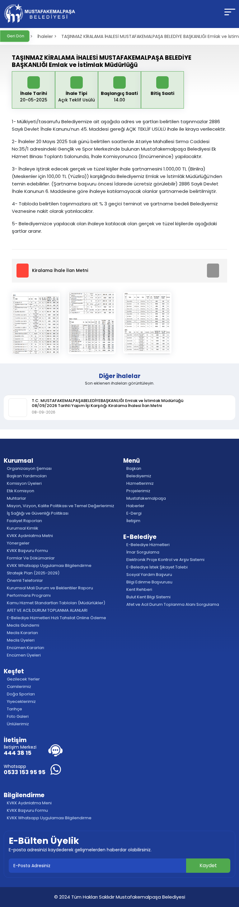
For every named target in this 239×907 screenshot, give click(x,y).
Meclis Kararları (22, 633)
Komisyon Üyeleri (24, 483)
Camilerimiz (18, 687)
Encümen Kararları (25, 648)
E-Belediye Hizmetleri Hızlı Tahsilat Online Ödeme (56, 618)
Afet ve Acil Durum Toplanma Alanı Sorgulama (172, 604)
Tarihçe (14, 709)
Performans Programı (28, 595)
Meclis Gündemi (22, 625)
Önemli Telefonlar (24, 580)
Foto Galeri (17, 716)
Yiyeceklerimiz (21, 701)
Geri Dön (15, 36)
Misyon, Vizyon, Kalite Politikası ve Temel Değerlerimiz (60, 506)
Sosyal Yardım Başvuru (148, 574)
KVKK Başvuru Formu (27, 551)
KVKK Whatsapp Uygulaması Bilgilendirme (48, 565)
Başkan (133, 468)
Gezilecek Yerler (23, 679)
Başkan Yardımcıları (26, 476)
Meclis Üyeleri (20, 640)
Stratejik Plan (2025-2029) (32, 573)
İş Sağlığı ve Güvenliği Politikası (37, 513)
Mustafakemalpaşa (145, 498)
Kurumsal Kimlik (22, 528)
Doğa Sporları (20, 694)
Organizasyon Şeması (29, 468)
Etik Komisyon (20, 491)
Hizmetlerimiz (139, 483)
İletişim (132, 521)
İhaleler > (47, 36)
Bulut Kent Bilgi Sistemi (148, 597)
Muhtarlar (16, 498)
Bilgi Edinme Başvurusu (148, 582)
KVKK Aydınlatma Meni (29, 803)
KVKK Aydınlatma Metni (29, 536)
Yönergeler (18, 543)
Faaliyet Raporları (24, 521)
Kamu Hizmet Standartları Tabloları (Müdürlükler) (55, 603)
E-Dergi (133, 513)
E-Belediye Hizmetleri (147, 545)
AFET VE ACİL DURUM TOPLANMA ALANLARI (46, 610)
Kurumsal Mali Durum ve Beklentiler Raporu (49, 588)
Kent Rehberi (138, 589)
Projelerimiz (137, 491)
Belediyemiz (138, 476)
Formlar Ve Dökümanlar (30, 558)
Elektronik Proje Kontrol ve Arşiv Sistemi (164, 560)
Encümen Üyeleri (23, 655)
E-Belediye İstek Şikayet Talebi (156, 567)
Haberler (134, 506)
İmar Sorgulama (142, 552)
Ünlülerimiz (17, 724)
